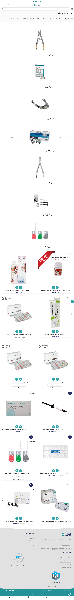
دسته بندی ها (68, 16)
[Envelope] (7, 591)
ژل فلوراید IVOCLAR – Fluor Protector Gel (55, 334)
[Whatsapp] (18, 591)
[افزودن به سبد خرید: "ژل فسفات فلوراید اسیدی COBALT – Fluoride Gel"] (16, 287)
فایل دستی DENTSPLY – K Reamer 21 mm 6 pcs (19, 334)
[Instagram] (16, 591)
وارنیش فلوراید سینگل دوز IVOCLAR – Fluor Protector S (19, 521)
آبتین (33, 594)
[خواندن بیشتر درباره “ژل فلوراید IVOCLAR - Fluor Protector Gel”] (53, 331)
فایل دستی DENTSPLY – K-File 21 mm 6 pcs (19, 382)
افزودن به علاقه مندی (57, 287)
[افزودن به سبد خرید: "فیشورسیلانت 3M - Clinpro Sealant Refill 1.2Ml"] (53, 426)
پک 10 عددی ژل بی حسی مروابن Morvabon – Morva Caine (55, 290)
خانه (72, 137)
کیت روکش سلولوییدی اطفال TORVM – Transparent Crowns (55, 473)
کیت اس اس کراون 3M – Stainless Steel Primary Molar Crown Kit (18, 430)
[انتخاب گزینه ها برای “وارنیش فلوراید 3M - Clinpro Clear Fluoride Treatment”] (16, 470)
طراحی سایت (41, 594)
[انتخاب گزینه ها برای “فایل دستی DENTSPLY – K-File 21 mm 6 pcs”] (16, 379)
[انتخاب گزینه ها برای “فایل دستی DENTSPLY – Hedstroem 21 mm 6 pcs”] (53, 379)
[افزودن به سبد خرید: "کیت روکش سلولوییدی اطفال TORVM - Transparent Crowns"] (53, 470)
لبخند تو (50, 591)
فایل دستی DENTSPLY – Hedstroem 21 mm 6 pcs (55, 382)
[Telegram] (13, 591)
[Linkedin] (10, 591)
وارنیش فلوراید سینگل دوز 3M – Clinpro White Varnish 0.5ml (55, 521)
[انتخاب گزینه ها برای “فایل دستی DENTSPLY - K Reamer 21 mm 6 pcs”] (16, 331)
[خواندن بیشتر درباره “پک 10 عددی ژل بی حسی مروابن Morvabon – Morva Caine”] (53, 287)
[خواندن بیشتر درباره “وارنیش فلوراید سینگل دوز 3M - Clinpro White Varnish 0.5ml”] (53, 518)
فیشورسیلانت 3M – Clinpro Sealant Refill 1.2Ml (55, 430)
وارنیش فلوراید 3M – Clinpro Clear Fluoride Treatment (19, 473)
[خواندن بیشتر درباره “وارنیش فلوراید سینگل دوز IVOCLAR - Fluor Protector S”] (16, 518)
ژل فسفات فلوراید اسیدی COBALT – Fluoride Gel (18, 290)
